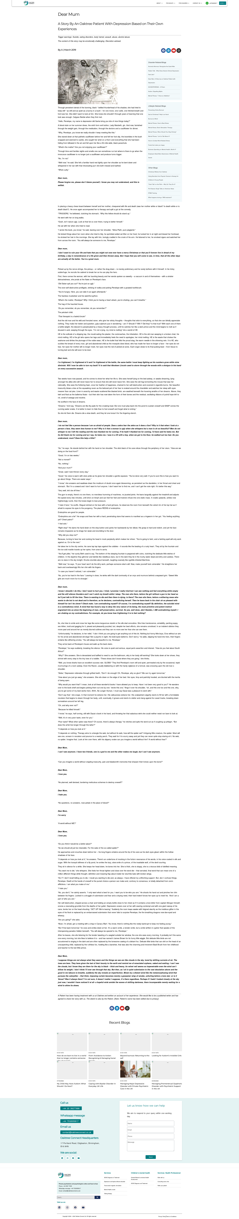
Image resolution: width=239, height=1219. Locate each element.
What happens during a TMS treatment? (160, 197)
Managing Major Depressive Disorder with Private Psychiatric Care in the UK (134, 1086)
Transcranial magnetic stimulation (112, 1185)
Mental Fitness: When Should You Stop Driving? (162, 132)
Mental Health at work (109, 1189)
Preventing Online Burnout (156, 110)
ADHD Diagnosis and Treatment (139, 1183)
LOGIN (222, 3)
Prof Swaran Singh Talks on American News (161, 189)
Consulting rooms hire (163, 1181)
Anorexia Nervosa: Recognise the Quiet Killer (161, 66)
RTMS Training (152, 193)
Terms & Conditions (171, 1216)
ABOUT (159, 3)
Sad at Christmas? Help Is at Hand (158, 114)
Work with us (161, 1177)
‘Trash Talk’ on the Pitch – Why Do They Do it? (161, 184)
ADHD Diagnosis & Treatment (112, 1177)
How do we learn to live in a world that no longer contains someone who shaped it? (71, 1058)
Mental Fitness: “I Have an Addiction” (159, 96)
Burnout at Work (153, 119)
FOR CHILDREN (183, 3)
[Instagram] (178, 50)
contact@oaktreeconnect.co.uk (71, 1191)
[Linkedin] (168, 50)
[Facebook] (163, 50)
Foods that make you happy (156, 145)
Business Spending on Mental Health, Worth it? (162, 149)
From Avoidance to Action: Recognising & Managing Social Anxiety (102, 1058)
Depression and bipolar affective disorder (114, 1181)
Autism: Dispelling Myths (155, 91)
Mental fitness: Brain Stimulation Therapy (160, 127)
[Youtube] (173, 50)
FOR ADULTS (169, 3)
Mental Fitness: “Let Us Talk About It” (159, 136)
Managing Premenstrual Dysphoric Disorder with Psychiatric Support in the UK (167, 1086)
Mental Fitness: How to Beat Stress (158, 123)
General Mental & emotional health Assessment (140, 1178)
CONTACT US (196, 3)
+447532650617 (213, 3)
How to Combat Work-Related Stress (159, 141)
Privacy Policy (162, 1216)
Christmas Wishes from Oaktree (157, 172)
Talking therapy (108, 1193)
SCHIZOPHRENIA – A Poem (156, 87)
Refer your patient (162, 1185)
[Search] (97, 1197)
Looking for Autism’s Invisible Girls (166, 1056)
